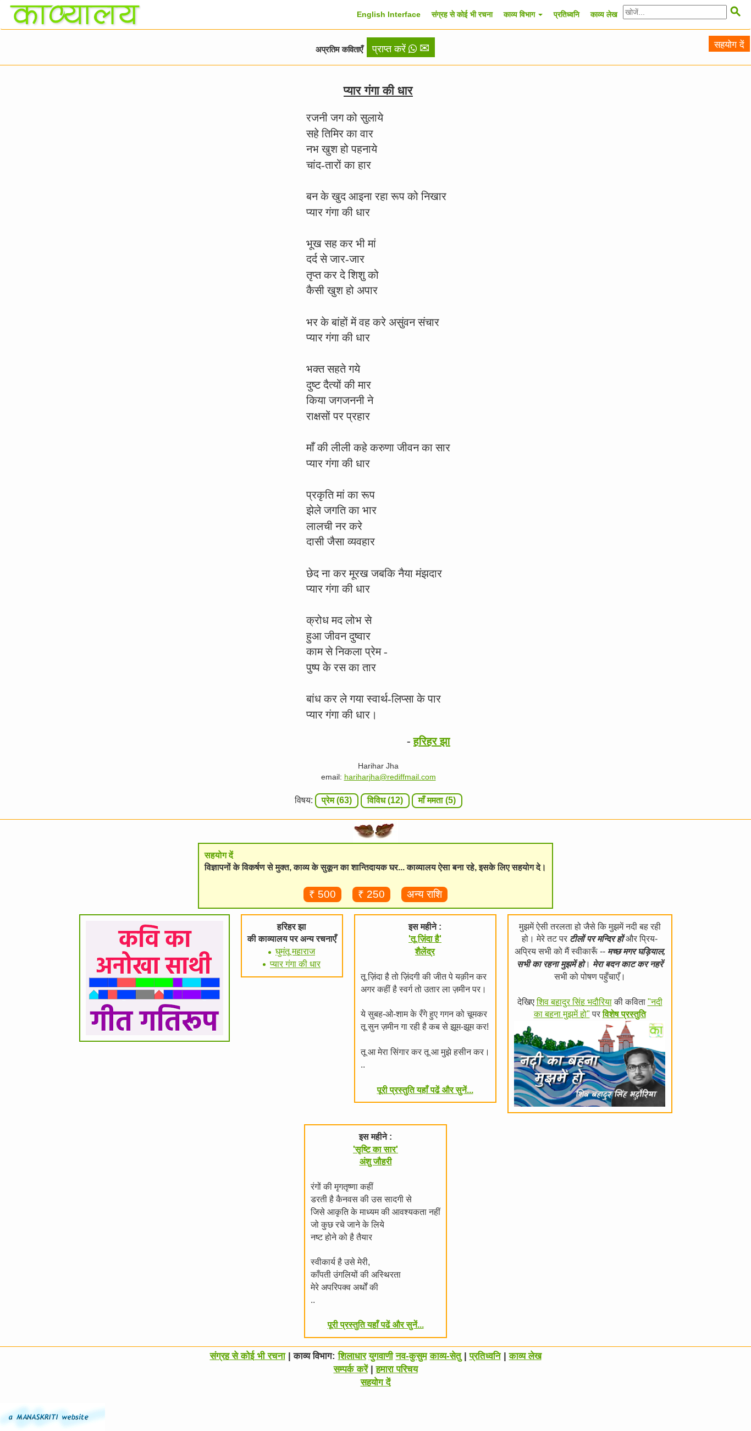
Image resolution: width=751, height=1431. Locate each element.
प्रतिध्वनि (566, 14)
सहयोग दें (729, 45)
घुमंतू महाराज (295, 951)
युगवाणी (381, 1356)
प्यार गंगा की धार (295, 964)
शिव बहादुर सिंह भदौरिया (574, 1002)
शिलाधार (352, 1356)
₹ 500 (322, 894)
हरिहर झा (431, 741)
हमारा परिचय (397, 1369)
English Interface (389, 14)
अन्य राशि (424, 894)
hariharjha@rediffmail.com (390, 776)
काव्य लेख (603, 14)
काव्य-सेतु (445, 1356)
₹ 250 (371, 894)
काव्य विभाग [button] (520, 14)
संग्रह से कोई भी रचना (462, 14)
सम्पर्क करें (351, 1369)
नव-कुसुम (411, 1356)
